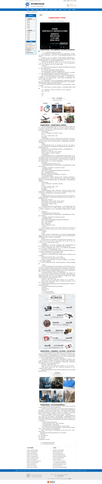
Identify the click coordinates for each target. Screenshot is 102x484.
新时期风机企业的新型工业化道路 (58, 451)
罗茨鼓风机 (55, 470)
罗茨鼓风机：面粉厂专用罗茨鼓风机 (32, 454)
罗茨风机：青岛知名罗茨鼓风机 (32, 459)
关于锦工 (71, 0)
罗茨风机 (37, 9)
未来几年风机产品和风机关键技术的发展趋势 (60, 467)
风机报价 (32, 9)
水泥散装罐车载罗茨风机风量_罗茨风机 (49, 442)
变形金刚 (45, 470)
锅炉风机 (28, 39)
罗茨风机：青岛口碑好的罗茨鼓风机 (32, 462)
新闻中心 (55, 9)
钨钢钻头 (63, 470)
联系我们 (75, 0)
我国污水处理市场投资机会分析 (57, 453)
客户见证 (64, 9)
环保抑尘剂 (41, 470)
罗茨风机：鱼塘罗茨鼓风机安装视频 (32, 450)
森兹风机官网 (68, 470)
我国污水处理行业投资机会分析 (57, 465)
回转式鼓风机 (60, 470)
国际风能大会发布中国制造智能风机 (58, 450)
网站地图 (68, 0)
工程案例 (60, 9)
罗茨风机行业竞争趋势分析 (57, 459)
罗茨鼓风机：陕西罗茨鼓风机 (31, 464)
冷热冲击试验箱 (84, 470)
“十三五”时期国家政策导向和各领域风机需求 (59, 462)
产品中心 (50, 9)
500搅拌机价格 (25, 470)
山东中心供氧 (34, 470)
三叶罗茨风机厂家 (78, 470)
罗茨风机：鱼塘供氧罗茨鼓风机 (32, 453)
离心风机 (46, 9)
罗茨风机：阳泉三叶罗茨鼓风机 (32, 465)
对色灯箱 (37, 470)
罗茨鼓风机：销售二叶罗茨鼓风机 (32, 467)
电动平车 (51, 470)
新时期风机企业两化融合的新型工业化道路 (59, 464)
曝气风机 (28, 35)
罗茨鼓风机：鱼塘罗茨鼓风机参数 (32, 451)
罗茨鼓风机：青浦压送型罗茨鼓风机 (32, 456)
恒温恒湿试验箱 (72, 470)
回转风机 (41, 9)
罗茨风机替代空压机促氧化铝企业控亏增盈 (59, 456)
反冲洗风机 (29, 32)
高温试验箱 (29, 470)
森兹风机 (48, 470)
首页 (28, 9)
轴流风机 (28, 20)
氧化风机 (28, 37)
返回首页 (65, 0)
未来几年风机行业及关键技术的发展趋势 (59, 454)
